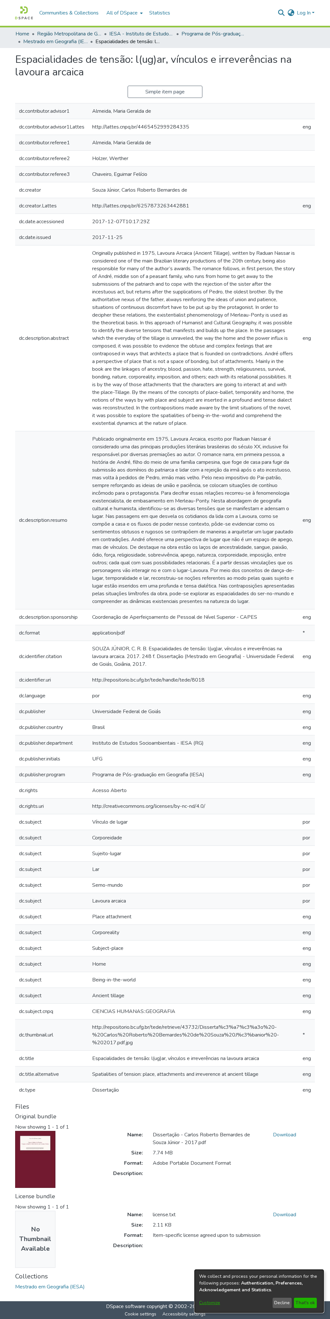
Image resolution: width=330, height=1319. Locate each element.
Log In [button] (304, 12)
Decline (282, 1303)
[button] (24, 12)
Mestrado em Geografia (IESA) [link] (55, 41)
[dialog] (259, 1291)
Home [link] (22, 33)
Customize (209, 1303)
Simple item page (165, 91)
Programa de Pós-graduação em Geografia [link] (213, 33)
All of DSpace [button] (122, 12)
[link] (50, 1286)
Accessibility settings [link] (184, 1314)
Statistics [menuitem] (159, 12)
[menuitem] (124, 13)
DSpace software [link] (125, 1306)
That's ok (305, 1303)
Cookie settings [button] (140, 1314)
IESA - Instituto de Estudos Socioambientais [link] (141, 33)
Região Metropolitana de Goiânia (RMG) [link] (69, 33)
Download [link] (284, 1134)
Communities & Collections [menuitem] (69, 12)
